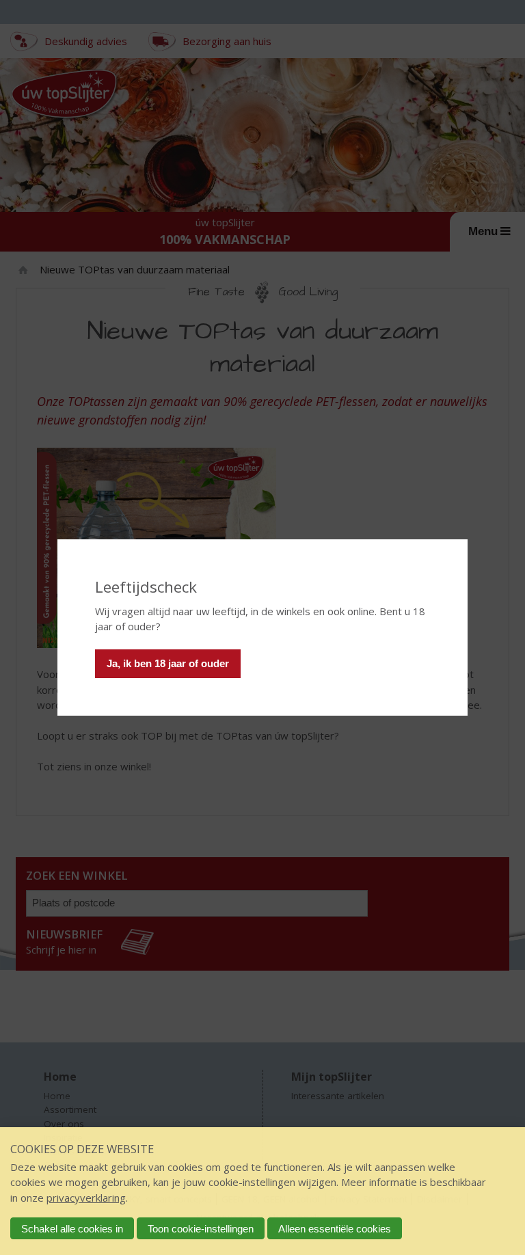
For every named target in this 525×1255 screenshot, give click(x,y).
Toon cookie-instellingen (201, 1228)
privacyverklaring (86, 1197)
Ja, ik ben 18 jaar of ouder (168, 663)
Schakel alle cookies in (72, 1228)
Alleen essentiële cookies (334, 1228)
